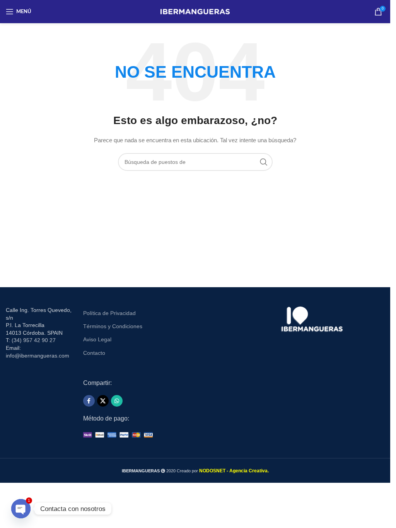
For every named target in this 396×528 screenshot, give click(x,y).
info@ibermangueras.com (37, 356)
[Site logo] (195, 11)
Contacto (94, 353)
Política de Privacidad (109, 313)
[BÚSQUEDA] (264, 162)
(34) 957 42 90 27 (34, 340)
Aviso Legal (97, 339)
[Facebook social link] (89, 401)
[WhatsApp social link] (117, 401)
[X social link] (103, 401)
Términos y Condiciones (112, 326)
